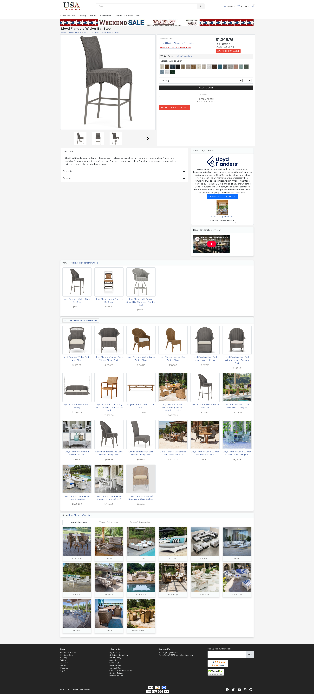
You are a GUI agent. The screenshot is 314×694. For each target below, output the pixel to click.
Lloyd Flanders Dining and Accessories (177, 43)
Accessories (105, 16)
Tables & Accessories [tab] (140, 522)
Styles (137, 16)
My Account (114, 652)
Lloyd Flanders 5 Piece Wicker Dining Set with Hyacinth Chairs (173, 407)
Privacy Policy (115, 665)
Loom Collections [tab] (78, 522)
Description (68, 151)
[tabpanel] (157, 581)
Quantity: (165, 80)
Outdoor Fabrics (116, 673)
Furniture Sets (67, 16)
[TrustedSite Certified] (216, 672)
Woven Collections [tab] (108, 522)
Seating (82, 16)
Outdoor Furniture (68, 652)
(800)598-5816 (171, 652)
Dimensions (68, 171)
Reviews (67, 178)
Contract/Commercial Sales (121, 670)
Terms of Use (115, 668)
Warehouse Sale (116, 676)
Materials (128, 16)
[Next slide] (147, 138)
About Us (113, 660)
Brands (118, 16)
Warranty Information (222, 221)
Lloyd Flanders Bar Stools (85, 263)
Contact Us (114, 663)
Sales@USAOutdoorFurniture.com (178, 655)
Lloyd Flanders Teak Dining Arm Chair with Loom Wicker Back (109, 407)
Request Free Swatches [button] (175, 107)
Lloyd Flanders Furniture (80, 515)
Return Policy (115, 658)
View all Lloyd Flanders (222, 196)
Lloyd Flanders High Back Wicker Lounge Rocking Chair (236, 360)
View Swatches (184, 56)
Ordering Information (118, 655)
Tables (93, 16)
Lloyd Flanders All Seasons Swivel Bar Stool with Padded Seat (140, 302)
